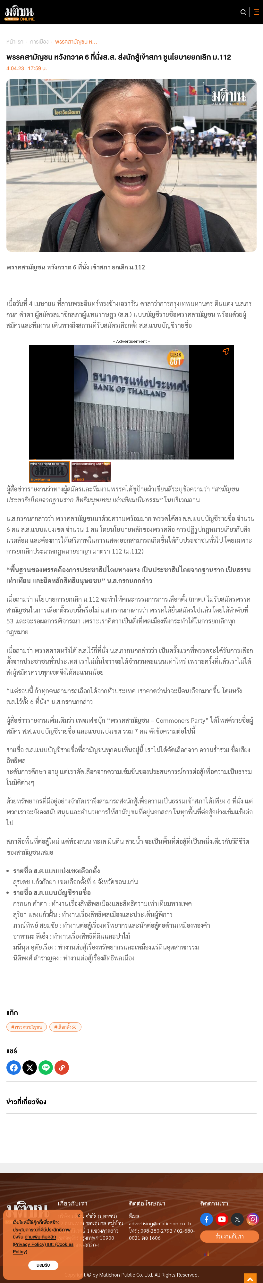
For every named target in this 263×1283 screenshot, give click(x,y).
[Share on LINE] (45, 1067)
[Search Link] (243, 12)
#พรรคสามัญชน (26, 1027)
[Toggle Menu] (255, 12)
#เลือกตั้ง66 (65, 1027)
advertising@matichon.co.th (160, 1223)
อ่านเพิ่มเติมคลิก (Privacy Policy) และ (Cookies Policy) (43, 1244)
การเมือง (39, 41)
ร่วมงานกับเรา (230, 1236)
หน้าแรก (14, 41)
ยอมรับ (43, 1265)
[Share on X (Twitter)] (29, 1067)
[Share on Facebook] (13, 1067)
